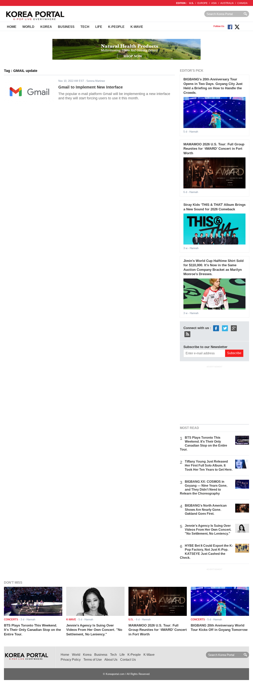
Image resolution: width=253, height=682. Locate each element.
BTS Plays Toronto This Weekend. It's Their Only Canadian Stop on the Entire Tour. (32, 630)
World (28, 26)
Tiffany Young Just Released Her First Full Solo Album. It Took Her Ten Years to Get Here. (208, 465)
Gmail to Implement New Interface (90, 87)
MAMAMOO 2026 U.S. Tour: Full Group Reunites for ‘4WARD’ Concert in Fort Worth (213, 148)
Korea (46, 26)
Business (66, 26)
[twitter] (225, 328)
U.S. (191, 3)
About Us (110, 659)
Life (98, 26)
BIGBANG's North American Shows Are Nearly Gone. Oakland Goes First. (206, 509)
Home (11, 26)
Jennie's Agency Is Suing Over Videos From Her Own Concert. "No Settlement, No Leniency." (208, 529)
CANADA (242, 3)
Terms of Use (92, 659)
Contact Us (128, 659)
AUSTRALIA (227, 3)
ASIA (214, 3)
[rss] (187, 334)
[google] (234, 328)
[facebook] (216, 328)
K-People (116, 26)
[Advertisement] (214, 394)
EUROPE (202, 3)
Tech (84, 26)
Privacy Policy (71, 659)
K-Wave (136, 26)
